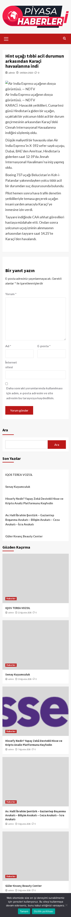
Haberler (11, 598)
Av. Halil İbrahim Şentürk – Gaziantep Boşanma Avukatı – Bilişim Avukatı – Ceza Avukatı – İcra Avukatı (32, 519)
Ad (8, 346)
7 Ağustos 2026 (24, 749)
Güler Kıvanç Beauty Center (24, 536)
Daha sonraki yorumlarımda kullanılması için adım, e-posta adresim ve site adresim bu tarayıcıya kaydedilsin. (34, 393)
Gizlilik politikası (43, 911)
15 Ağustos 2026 (24, 679)
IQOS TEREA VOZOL (19, 474)
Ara (5, 430)
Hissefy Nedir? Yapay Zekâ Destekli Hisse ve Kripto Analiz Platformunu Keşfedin (34, 501)
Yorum (10, 294)
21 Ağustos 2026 (24, 612)
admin (12, 72)
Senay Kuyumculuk (17, 486)
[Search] (64, 38)
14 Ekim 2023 (26, 72)
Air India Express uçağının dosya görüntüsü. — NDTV (29, 97)
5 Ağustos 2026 (24, 824)
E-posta (44, 346)
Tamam (24, 911)
